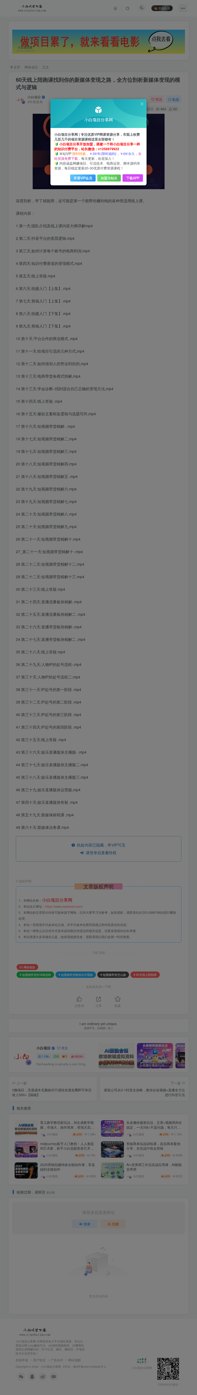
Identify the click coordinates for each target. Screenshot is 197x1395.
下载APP (132, 177)
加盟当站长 (109, 177)
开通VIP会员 (83, 177)
